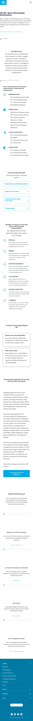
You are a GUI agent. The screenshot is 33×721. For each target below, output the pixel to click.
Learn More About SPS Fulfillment (16, 473)
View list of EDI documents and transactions (11, 32)
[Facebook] (15, 714)
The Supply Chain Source (9, 679)
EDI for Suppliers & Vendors (16, 638)
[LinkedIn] (21, 714)
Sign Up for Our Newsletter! (16, 704)
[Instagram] (12, 714)
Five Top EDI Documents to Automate (16, 568)
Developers (5, 682)
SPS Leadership (6, 670)
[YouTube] (18, 714)
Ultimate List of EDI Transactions (16, 532)
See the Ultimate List (16, 545)
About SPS (5, 667)
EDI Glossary (16, 603)
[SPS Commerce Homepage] (3, 2)
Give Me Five (16, 580)
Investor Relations (7, 673)
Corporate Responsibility (9, 676)
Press (3, 685)
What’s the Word (16, 616)
